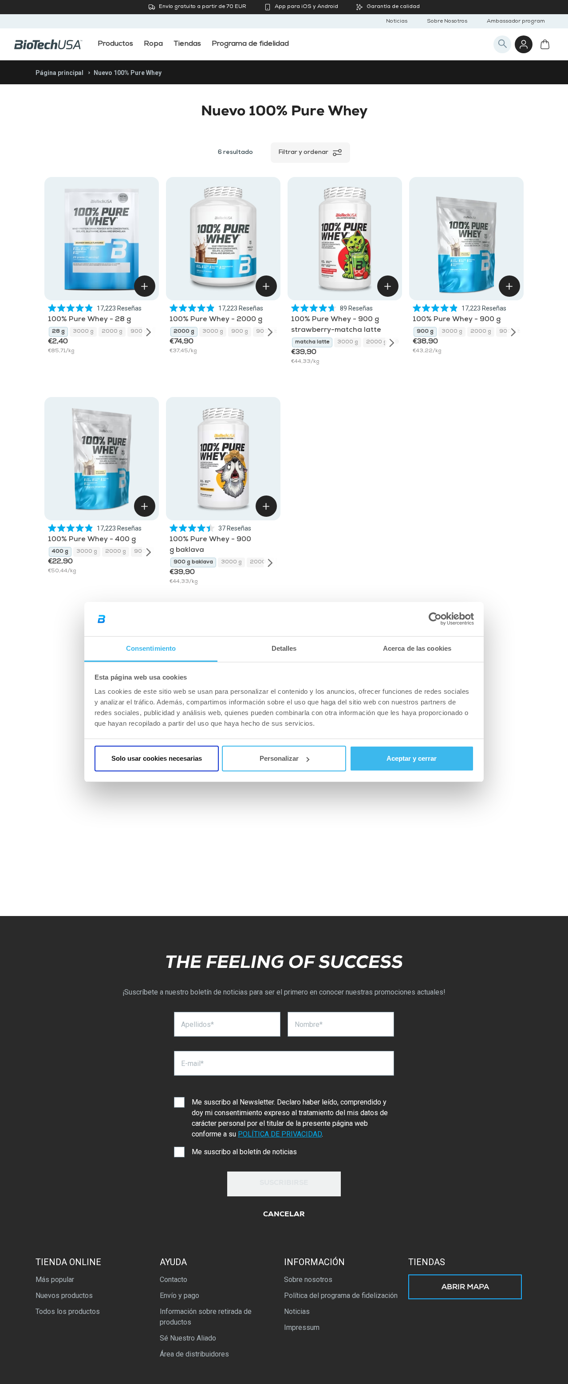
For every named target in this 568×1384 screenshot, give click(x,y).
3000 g (83, 331)
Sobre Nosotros (447, 21)
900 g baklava (193, 562)
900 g (138, 331)
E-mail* (192, 1063)
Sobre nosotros (308, 1279)
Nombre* (309, 1024)
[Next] (148, 331)
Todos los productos (68, 1311)
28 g (58, 331)
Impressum (302, 1327)
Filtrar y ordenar (303, 152)
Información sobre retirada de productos (206, 1316)
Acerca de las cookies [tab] (417, 648)
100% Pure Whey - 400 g (92, 539)
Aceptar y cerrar (412, 758)
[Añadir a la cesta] (144, 286)
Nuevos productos (64, 1295)
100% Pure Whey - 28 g (89, 319)
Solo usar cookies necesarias (156, 758)
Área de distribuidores (194, 1354)
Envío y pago (179, 1295)
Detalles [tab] (284, 648)
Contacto (173, 1279)
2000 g (112, 331)
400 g (60, 551)
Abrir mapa (465, 1287)
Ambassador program (516, 21)
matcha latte (312, 342)
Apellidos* (197, 1024)
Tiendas (426, 1262)
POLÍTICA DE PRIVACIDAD (280, 1134)
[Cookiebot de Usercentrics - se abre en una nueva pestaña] (435, 619)
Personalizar (279, 758)
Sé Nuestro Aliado (188, 1338)
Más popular (55, 1279)
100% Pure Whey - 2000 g (216, 319)
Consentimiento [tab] (151, 648)
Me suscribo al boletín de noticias (244, 1152)
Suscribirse (284, 1183)
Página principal (59, 72)
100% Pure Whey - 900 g (457, 319)
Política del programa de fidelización (341, 1295)
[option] (58, 332)
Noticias (396, 21)
